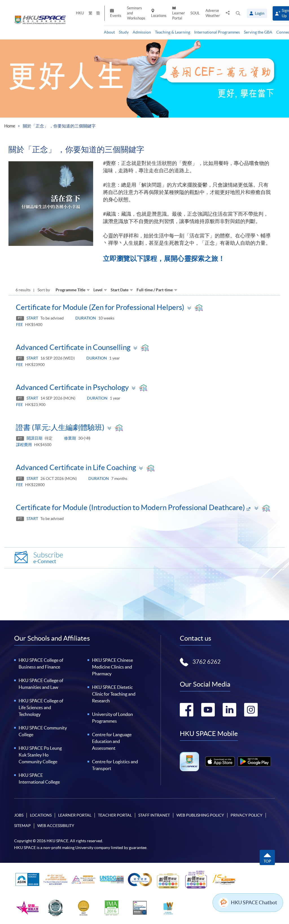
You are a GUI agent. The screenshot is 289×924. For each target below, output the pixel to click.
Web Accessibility (55, 825)
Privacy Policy (246, 815)
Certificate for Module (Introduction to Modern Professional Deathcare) (130, 507)
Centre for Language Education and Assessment (112, 741)
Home (9, 126)
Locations (159, 16)
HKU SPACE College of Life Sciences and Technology (41, 707)
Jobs (18, 815)
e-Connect (48, 557)
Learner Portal (178, 15)
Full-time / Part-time (155, 290)
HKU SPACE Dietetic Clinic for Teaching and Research (113, 694)
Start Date (119, 290)
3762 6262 (206, 662)
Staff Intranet (154, 815)
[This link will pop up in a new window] (220, 761)
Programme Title (70, 290)
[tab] (144, 307)
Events (115, 16)
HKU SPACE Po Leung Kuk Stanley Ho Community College (40, 755)
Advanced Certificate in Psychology (72, 387)
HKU (80, 13)
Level (97, 290)
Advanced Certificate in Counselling (73, 347)
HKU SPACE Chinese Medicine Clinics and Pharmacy (112, 667)
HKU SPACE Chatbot (254, 902)
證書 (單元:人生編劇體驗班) (60, 427)
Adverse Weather (212, 13)
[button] (238, 13)
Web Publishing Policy (200, 815)
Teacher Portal (115, 815)
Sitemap (22, 825)
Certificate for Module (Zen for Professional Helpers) (100, 307)
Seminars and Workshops (136, 13)
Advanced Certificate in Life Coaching (76, 467)
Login (259, 13)
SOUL (195, 13)
